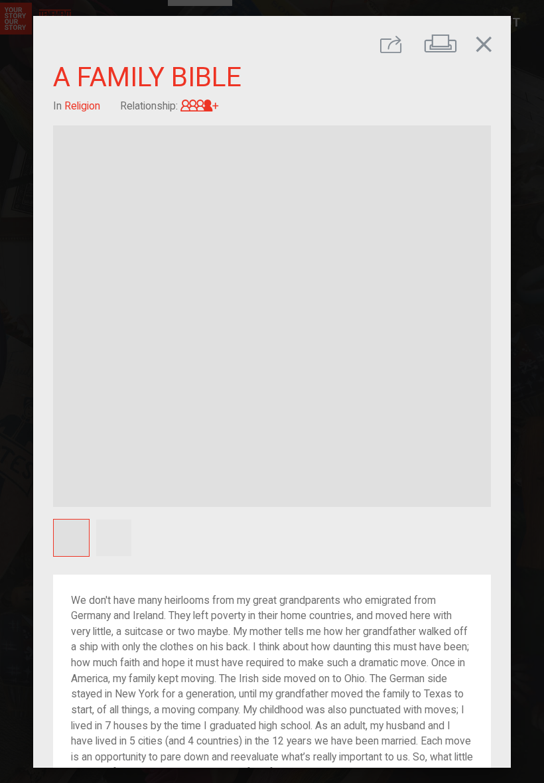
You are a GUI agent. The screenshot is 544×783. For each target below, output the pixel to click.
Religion (82, 105)
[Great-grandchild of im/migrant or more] (199, 105)
